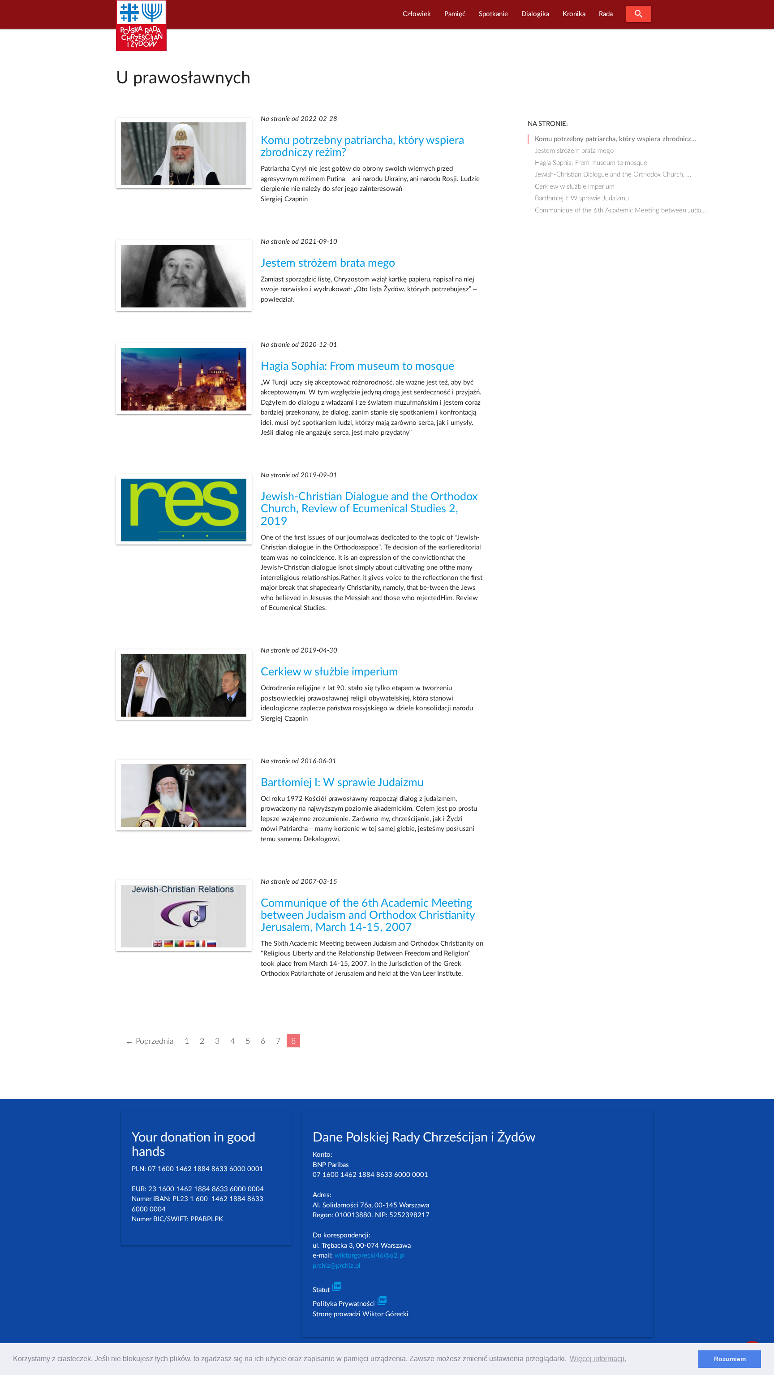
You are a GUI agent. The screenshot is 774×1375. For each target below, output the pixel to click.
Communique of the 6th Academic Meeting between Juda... (620, 210)
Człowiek (417, 14)
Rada (606, 14)
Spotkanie (493, 14)
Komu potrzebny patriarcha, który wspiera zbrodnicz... (616, 139)
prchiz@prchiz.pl (337, 1266)
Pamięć (454, 14)
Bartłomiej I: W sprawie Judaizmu (342, 782)
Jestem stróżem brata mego (328, 263)
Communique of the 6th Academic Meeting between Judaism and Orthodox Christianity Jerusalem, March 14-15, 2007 (368, 915)
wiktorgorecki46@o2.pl (370, 1255)
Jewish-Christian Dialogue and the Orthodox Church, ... (613, 174)
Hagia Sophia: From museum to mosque (357, 366)
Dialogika (535, 14)
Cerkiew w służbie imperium (329, 672)
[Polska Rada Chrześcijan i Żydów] (141, 30)
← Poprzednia (149, 1041)
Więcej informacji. (598, 1358)
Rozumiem (730, 1358)
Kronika (574, 14)
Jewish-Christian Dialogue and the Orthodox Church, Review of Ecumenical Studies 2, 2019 (369, 509)
